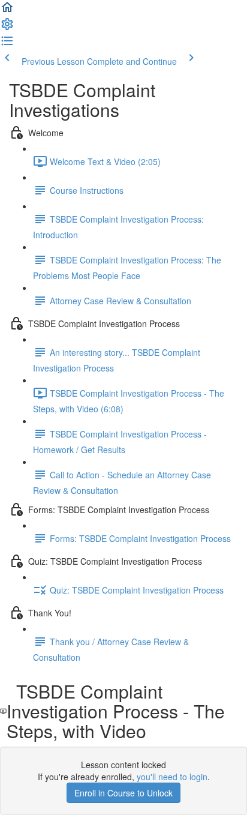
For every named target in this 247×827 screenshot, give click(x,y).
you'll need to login (172, 777)
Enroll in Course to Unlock (123, 793)
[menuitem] (7, 28)
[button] (7, 11)
